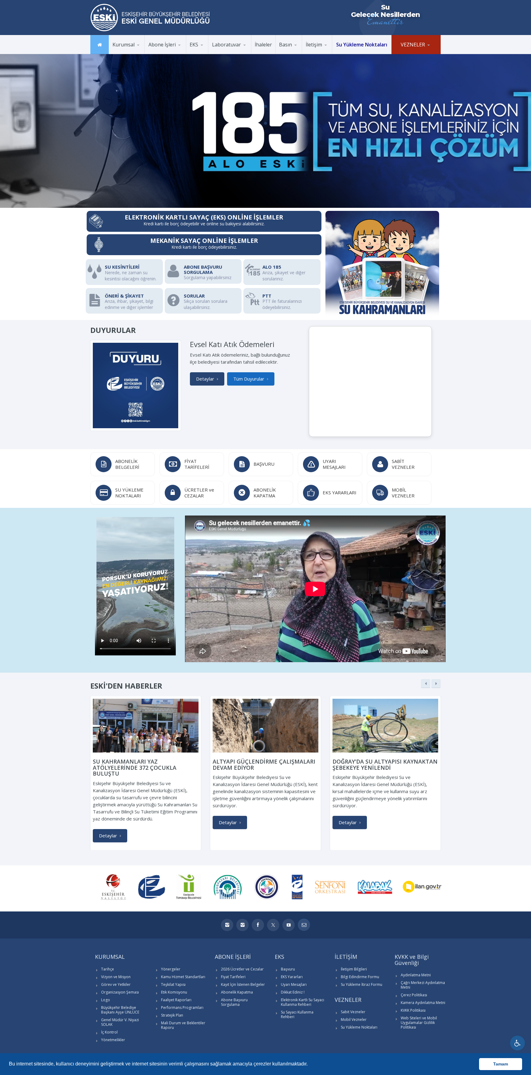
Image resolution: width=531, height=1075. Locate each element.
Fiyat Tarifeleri (233, 976)
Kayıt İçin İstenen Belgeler (243, 984)
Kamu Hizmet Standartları (183, 976)
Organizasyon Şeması (120, 992)
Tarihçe (107, 969)
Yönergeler (170, 969)
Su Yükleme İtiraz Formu (361, 984)
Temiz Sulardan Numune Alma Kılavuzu (238, 52)
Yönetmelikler (113, 1039)
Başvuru (288, 969)
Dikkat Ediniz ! (293, 992)
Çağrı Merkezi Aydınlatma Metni (423, 985)
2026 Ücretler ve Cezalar (242, 969)
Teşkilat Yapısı (173, 984)
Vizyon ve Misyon (116, 976)
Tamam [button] (500, 1063)
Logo (105, 1000)
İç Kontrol (109, 1032)
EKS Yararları (292, 976)
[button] (310, 1064)
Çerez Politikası (414, 995)
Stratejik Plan (172, 1015)
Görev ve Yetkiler (116, 984)
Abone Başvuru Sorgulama (234, 1002)
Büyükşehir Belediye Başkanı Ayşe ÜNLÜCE (120, 1009)
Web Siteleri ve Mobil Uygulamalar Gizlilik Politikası (419, 1023)
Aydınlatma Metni (416, 975)
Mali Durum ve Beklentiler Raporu (183, 1025)
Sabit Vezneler (353, 1012)
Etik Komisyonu (174, 992)
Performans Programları (182, 1007)
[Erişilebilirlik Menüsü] (517, 1043)
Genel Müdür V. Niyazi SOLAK (120, 1022)
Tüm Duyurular (248, 379)
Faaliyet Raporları (176, 1000)
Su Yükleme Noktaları (359, 1027)
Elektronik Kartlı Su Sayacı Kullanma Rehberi (302, 1002)
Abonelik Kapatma (237, 992)
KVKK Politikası (413, 1010)
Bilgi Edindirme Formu (360, 976)
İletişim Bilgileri (354, 969)
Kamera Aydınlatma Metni (423, 1002)
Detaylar (205, 379)
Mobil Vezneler (354, 1019)
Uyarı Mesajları (294, 984)
